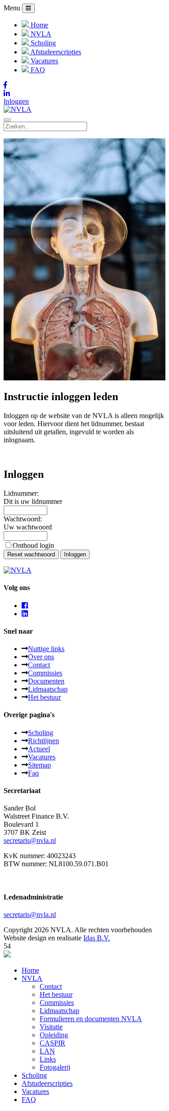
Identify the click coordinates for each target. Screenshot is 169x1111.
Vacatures (41, 757)
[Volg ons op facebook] (25, 605)
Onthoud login (33, 545)
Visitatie (51, 1027)
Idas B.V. (96, 938)
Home (30, 970)
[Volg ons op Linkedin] (84, 93)
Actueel (39, 749)
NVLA (32, 978)
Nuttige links (46, 648)
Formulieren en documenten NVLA (91, 1019)
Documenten (46, 681)
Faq (33, 773)
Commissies (45, 673)
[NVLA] (18, 109)
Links (48, 1059)
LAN (47, 1051)
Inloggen (16, 101)
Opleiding (54, 1035)
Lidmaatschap (48, 689)
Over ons (41, 657)
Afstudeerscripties (47, 1083)
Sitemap (39, 765)
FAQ (29, 1099)
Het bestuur (44, 697)
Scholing (40, 732)
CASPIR (52, 1043)
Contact (39, 665)
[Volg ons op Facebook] (84, 85)
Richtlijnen (43, 741)
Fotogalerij (55, 1067)
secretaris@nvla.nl (30, 840)
